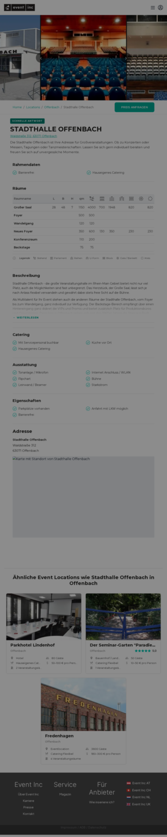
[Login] (160, 7)
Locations (33, 107)
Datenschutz (97, 827)
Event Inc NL (141, 797)
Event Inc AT (141, 783)
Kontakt (28, 813)
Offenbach (51, 107)
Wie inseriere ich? (101, 802)
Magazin (65, 794)
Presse (28, 807)
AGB (82, 827)
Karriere (28, 800)
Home (17, 107)
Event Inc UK (141, 804)
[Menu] (152, 7)
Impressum (69, 827)
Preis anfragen (134, 107)
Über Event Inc (28, 794)
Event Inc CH (141, 790)
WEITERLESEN (28, 317)
